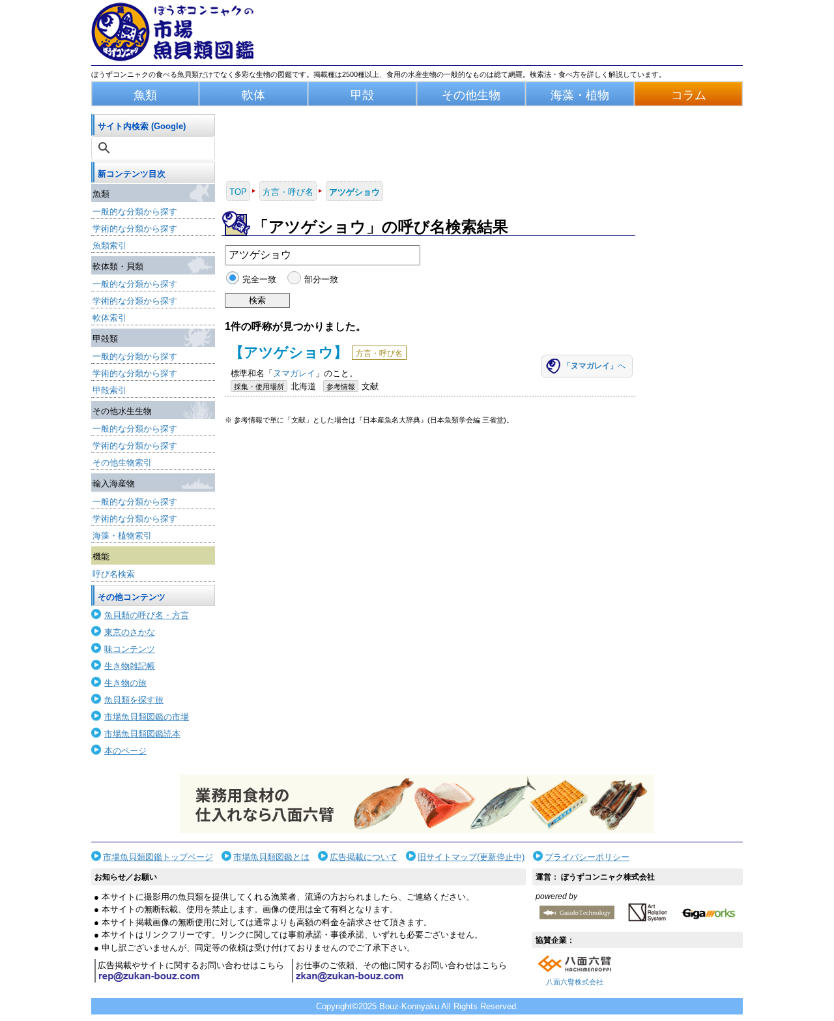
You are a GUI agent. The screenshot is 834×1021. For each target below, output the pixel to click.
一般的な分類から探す (135, 211)
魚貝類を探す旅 (134, 700)
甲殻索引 (109, 390)
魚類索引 (109, 245)
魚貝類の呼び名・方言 (146, 615)
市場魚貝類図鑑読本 (142, 734)
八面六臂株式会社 (574, 982)
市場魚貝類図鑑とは (271, 857)
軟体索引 (109, 318)
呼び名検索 (114, 574)
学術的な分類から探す (135, 228)
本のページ (125, 751)
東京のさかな (129, 632)
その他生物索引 (122, 462)
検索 (257, 300)
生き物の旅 (125, 683)
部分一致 (321, 279)
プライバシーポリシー (587, 857)
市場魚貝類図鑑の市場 (146, 717)
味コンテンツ (129, 649)
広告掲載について (363, 857)
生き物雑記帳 (129, 666)
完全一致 (259, 279)
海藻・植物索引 (122, 535)
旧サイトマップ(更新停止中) (471, 857)
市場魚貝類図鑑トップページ (158, 857)
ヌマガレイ (294, 373)
